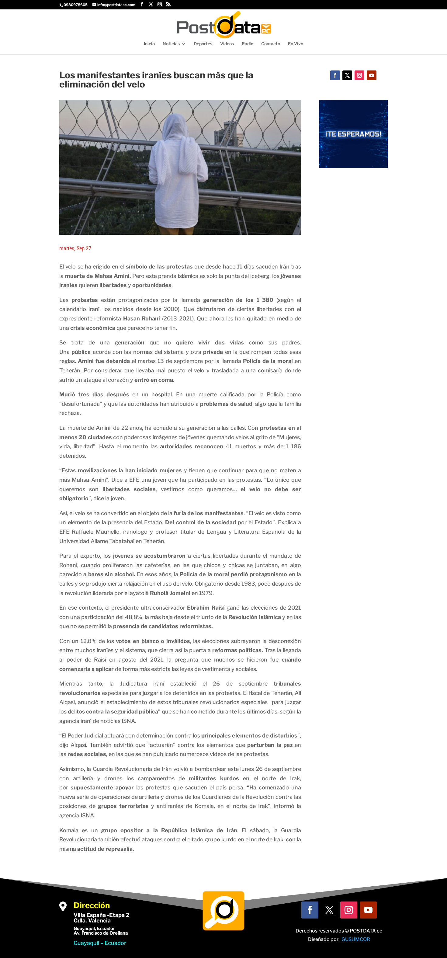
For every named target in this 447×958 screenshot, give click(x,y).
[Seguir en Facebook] (335, 75)
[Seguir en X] (347, 75)
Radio (247, 44)
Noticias (171, 44)
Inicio (149, 44)
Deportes (203, 44)
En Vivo (295, 44)
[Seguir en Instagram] (359, 75)
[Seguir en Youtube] (371, 75)
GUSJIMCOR (355, 939)
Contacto (270, 44)
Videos (227, 44)
